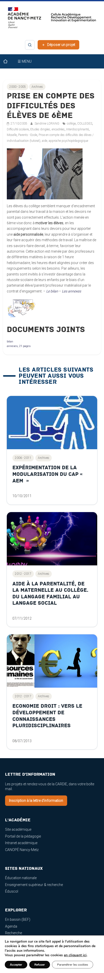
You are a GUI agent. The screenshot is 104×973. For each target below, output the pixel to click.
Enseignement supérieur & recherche (34, 885)
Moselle (12, 135)
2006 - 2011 (23, 458)
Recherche (13, 933)
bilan (10, 341)
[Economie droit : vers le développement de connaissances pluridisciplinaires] (52, 661)
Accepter (16, 965)
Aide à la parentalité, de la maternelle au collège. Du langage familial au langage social (50, 593)
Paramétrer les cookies (72, 965)
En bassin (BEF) (17, 919)
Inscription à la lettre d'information (36, 800)
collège (71, 123)
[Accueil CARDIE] (52, 20)
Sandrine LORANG (47, 123)
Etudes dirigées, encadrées (47, 129)
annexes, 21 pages (19, 346)
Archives (37, 87)
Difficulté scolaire (18, 129)
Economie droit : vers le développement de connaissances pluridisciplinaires (47, 716)
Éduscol (11, 891)
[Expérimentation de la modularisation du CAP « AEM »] (52, 422)
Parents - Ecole (27, 135)
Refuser (39, 965)
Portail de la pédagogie (23, 836)
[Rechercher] (30, 45)
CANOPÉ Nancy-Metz (22, 850)
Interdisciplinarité (77, 129)
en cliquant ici (75, 955)
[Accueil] (8, 61)
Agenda (11, 926)
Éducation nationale (21, 878)
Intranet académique (21, 843)
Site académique (18, 829)
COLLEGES (84, 123)
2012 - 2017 (23, 574)
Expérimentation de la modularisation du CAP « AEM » (48, 474)
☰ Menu (25, 61)
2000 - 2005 (17, 87)
